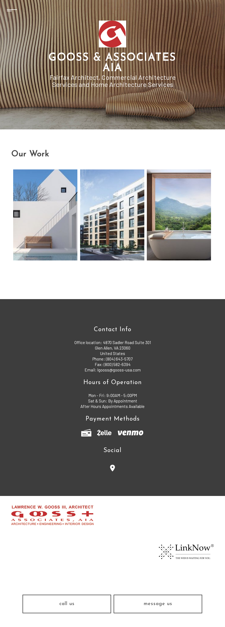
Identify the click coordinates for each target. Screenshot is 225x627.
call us (67, 604)
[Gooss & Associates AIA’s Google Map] (113, 469)
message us (158, 604)
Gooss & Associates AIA (112, 63)
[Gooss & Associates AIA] (112, 34)
